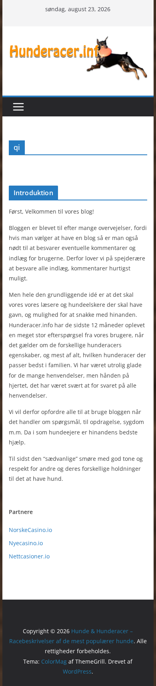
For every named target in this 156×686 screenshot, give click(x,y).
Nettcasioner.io (29, 556)
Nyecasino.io (26, 543)
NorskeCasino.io (30, 530)
